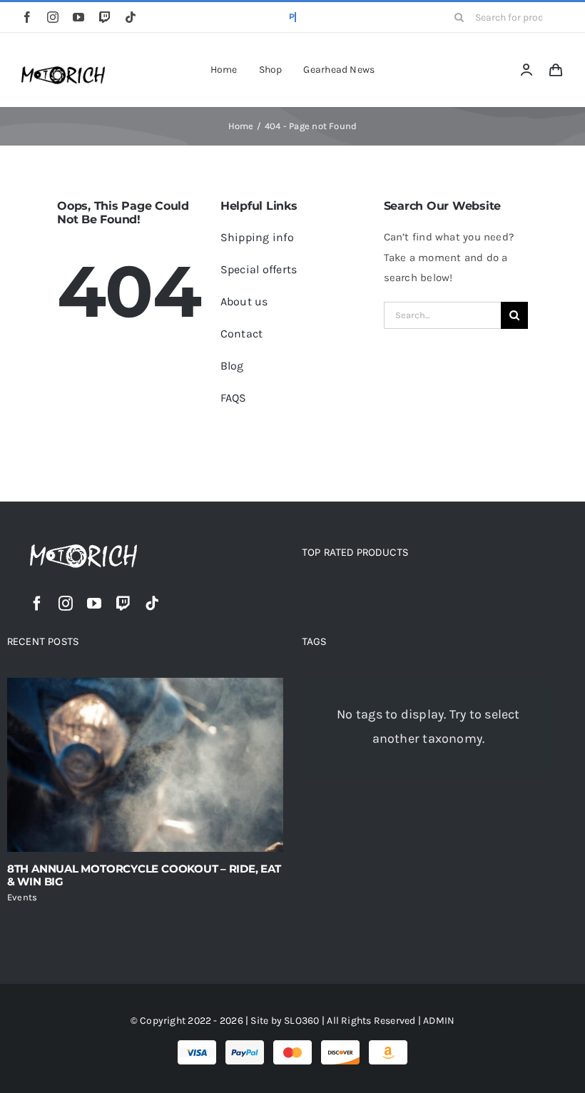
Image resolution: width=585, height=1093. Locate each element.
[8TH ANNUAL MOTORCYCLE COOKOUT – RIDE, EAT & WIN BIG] (145, 765)
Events (22, 897)
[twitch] (105, 17)
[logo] (63, 71)
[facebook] (27, 17)
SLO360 (301, 1021)
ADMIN (438, 1021)
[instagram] (52, 17)
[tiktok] (130, 17)
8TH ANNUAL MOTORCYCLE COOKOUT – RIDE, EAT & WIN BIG (144, 875)
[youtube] (78, 17)
